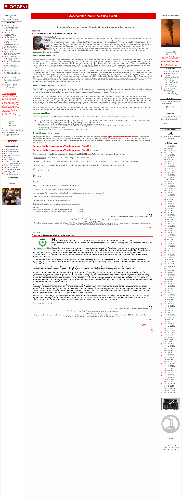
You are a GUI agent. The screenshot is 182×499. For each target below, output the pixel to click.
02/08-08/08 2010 (170, 359)
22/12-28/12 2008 (170, 386)
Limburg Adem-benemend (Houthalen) (12, 174)
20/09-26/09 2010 (170, 344)
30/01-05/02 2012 (170, 246)
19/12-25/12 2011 (169, 257)
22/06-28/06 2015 (170, 162)
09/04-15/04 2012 (170, 237)
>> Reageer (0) (148, 227)
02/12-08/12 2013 (170, 202)
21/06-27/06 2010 (170, 368)
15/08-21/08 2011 (169, 286)
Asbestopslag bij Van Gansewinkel (61, 197)
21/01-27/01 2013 (170, 224)
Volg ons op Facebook (11, 149)
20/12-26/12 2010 (170, 324)
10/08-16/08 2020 (170, 150)
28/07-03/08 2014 (170, 182)
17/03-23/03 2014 (170, 188)
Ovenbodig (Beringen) (11, 165)
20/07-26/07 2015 (170, 159)
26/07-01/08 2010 (170, 361)
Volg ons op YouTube (11, 151)
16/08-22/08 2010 (170, 355)
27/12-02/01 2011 (169, 322)
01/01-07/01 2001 (170, 390)
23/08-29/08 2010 (170, 353)
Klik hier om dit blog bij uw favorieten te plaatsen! (170, 136)
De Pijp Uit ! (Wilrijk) (11, 167)
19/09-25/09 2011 (169, 282)
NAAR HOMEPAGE (11, 15)
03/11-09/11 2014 (169, 173)
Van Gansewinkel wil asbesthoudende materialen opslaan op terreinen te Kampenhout (74, 193)
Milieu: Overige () (170, 81)
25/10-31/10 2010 (170, 337)
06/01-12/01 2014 (170, 197)
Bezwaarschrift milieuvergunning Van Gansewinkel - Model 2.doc (55, 211)
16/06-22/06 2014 (170, 184)
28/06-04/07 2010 (170, 366)
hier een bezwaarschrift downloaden (89, 298)
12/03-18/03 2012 (170, 242)
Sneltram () (168, 90)
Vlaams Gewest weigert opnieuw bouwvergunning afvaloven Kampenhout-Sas (12, 65)
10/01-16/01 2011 (169, 317)
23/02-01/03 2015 (170, 166)
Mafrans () (168, 79)
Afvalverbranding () (171, 73)
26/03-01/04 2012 (170, 239)
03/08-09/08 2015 (170, 157)
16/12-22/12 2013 (170, 199)
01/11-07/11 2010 (169, 335)
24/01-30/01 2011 (169, 313)
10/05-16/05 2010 (170, 381)
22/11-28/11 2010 (169, 330)
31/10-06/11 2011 (169, 270)
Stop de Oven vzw (10, 154)
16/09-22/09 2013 (170, 206)
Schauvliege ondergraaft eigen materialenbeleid (114, 253)
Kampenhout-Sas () (171, 77)
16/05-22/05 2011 (169, 297)
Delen (171, 438)
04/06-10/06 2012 (170, 235)
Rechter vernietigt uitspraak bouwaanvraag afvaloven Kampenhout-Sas (12, 79)
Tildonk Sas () (169, 92)
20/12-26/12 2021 (170, 146)
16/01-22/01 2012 (170, 250)
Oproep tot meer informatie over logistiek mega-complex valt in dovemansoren (12, 28)
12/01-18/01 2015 (170, 168)
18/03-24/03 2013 (170, 222)
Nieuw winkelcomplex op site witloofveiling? (12, 48)
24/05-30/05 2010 (170, 377)
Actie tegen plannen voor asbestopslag (57, 200)
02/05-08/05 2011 (169, 299)
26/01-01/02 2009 (170, 384)
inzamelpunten (38, 299)
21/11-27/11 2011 (169, 266)
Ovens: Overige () (170, 86)
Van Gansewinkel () (171, 94)
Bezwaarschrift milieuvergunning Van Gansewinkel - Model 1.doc (55, 209)
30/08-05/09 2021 (170, 148)
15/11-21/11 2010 (169, 333)
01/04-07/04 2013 (170, 219)
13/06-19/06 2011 (169, 295)
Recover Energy (9, 159)
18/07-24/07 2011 (169, 290)
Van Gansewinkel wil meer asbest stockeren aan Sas (62, 204)
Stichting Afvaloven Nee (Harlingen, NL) (12, 170)
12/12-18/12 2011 (169, 259)
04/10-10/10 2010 (170, 341)
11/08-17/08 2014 (169, 179)
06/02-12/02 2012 (170, 244)
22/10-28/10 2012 (170, 228)
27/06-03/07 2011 (169, 293)
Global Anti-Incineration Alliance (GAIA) (12, 156)
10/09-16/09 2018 (170, 153)
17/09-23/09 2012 (170, 233)
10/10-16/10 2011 (169, 277)
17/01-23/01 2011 (169, 315)
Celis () (167, 75)
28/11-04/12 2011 (169, 264)
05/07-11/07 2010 (169, 364)
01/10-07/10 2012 (170, 230)
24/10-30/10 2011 (169, 273)
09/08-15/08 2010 (170, 357)
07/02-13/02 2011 (169, 308)
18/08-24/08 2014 (170, 177)
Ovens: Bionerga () (171, 83)
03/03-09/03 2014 (170, 193)
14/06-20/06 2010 (170, 370)
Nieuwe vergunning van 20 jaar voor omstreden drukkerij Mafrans (12, 58)
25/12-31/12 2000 (170, 393)
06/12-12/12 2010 (170, 328)
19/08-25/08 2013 (170, 213)
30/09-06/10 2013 (170, 204)
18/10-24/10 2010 (170, 339)
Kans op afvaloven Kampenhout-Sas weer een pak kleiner (12, 85)
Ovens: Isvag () (169, 84)
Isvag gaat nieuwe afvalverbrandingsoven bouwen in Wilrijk (12, 53)
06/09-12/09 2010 (170, 348)
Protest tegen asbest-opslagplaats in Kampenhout (57, 185)
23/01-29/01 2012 (170, 248)
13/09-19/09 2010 (170, 346)
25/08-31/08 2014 (170, 175)
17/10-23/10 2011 (169, 275)
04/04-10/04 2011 (169, 302)
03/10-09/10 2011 (169, 279)
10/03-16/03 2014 (170, 190)
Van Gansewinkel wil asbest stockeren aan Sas (61, 189)
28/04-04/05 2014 (170, 186)
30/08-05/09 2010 (170, 350)
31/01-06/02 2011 (169, 310)
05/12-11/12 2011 (169, 262)
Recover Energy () (171, 88)
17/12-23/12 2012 (170, 226)
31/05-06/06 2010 (170, 375)
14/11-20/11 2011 (169, 268)
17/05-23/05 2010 (170, 379)
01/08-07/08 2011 (169, 288)
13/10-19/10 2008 (170, 388)
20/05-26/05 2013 (170, 215)
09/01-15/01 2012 (170, 253)
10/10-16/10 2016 (170, 155)
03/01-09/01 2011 (169, 319)
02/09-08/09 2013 (170, 210)
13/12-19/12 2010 (170, 326)
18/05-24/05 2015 (170, 164)
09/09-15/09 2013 (170, 208)
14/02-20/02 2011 (169, 306)
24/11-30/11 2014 (169, 170)
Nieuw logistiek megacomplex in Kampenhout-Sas (10, 34)
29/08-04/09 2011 (169, 284)
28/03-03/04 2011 (169, 304)
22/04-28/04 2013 (170, 217)
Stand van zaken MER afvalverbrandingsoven (12, 162)
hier (72, 48)
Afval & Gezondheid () (171, 71)
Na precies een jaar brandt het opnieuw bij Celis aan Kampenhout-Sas (12, 72)
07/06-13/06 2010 (170, 373)
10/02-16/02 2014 (170, 195)
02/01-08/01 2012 (170, 255)
